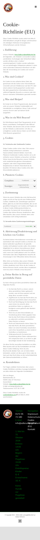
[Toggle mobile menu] (36, 7)
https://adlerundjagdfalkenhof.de (24, 54)
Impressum (33, 414)
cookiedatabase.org (9, 395)
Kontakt (31, 429)
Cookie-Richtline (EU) (32, 423)
